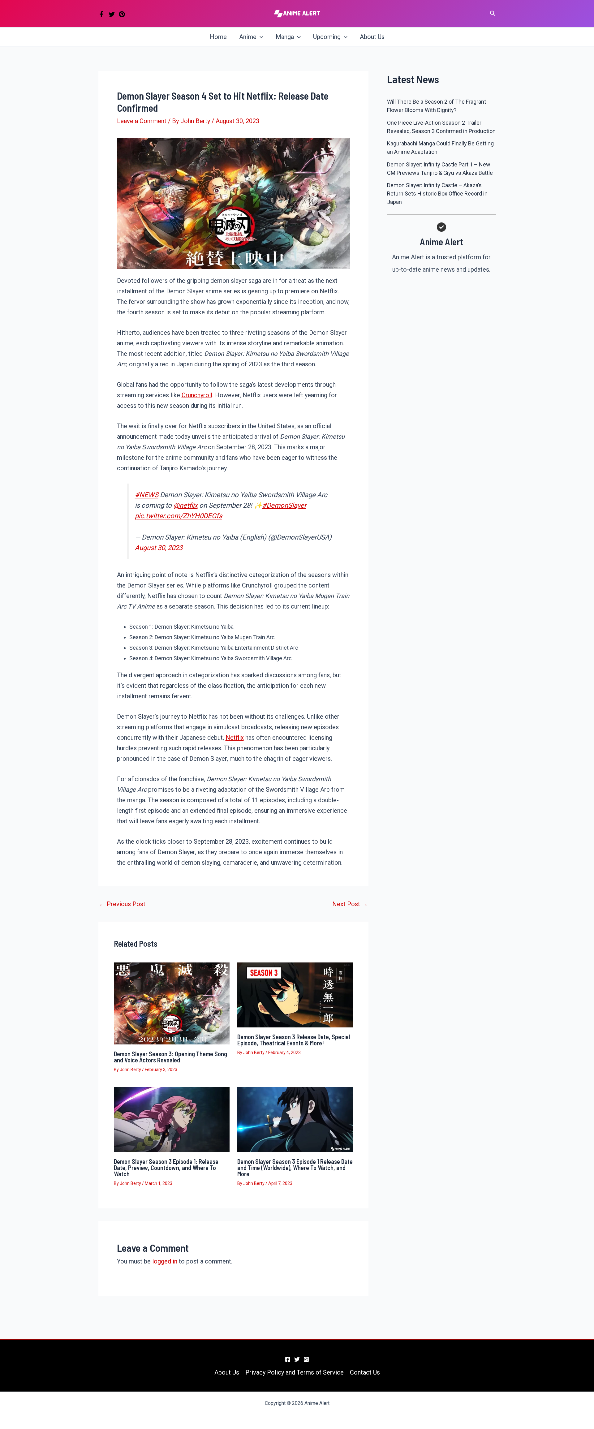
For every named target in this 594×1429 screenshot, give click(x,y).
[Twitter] (112, 14)
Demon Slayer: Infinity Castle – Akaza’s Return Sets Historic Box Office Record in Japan (437, 193)
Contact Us (365, 1372)
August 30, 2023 (159, 548)
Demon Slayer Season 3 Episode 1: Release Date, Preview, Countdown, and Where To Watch (166, 1167)
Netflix (235, 737)
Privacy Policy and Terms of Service (294, 1372)
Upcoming (327, 37)
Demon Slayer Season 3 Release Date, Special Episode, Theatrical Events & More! (293, 1040)
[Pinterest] (122, 14)
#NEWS (146, 495)
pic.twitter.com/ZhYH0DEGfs (178, 516)
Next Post (350, 904)
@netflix (185, 505)
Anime (247, 37)
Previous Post (122, 904)
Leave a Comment (141, 121)
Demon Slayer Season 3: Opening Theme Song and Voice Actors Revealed (170, 1057)
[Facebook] (101, 14)
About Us (372, 37)
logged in (164, 1261)
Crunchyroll (197, 395)
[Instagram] (306, 1359)
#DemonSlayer (284, 505)
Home (218, 37)
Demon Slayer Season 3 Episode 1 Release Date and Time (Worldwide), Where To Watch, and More (295, 1167)
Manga (285, 37)
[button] (493, 13)
